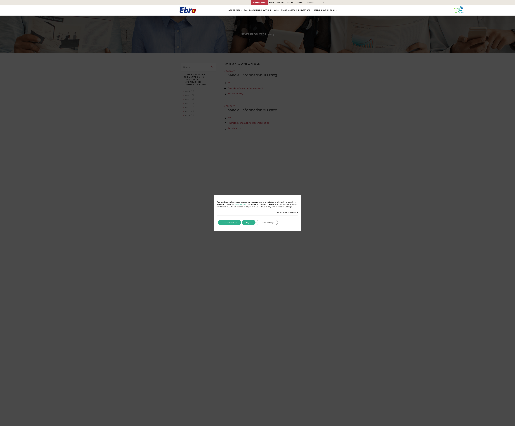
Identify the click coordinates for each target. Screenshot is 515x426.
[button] (315, 2)
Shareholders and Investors (295, 10)
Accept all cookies (229, 222)
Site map (280, 2)
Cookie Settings (267, 222)
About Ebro (234, 10)
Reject (248, 222)
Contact (291, 2)
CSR (276, 10)
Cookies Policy (241, 204)
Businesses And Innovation (257, 10)
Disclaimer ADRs (259, 2)
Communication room (324, 10)
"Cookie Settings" (285, 207)
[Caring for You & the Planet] (459, 9)
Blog (271, 2)
